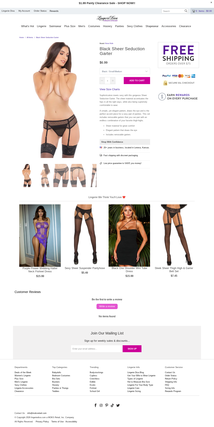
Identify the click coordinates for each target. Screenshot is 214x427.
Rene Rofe (109, 43)
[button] (27, 26)
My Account (24, 11)
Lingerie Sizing (134, 391)
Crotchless (94, 379)
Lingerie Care (133, 388)
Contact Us (170, 372)
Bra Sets (56, 379)
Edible (92, 382)
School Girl (95, 391)
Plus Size (19, 379)
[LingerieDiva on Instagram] (101, 406)
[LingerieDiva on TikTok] (112, 406)
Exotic (93, 385)
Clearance (19, 391)
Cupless (93, 375)
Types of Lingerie (135, 379)
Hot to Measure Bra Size (138, 382)
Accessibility (71, 421)
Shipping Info (171, 382)
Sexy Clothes (21, 385)
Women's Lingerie (23, 375)
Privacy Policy (42, 421)
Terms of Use (57, 421)
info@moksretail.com (37, 413)
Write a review (107, 306)
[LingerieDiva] (107, 19)
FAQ (167, 385)
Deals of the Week (23, 372)
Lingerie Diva (8, 11)
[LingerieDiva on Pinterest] (106, 406)
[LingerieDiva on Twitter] (118, 406)
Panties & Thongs (60, 388)
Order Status (40, 11)
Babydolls (56, 372)
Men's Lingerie (21, 382)
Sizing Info (170, 388)
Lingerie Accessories (24, 388)
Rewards (54, 11)
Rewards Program (173, 391)
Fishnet (93, 388)
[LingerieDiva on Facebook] (95, 406)
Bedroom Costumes (61, 375)
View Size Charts (110, 89)
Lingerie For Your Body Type (140, 385)
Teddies (55, 391)
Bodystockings (96, 372)
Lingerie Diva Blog (135, 372)
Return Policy (171, 379)
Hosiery (55, 385)
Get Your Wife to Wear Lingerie (141, 375)
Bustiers (56, 382)
